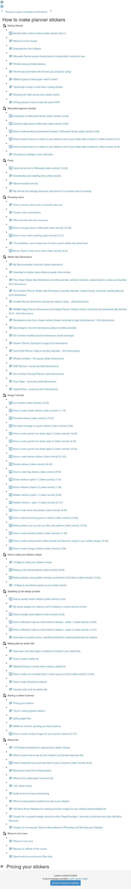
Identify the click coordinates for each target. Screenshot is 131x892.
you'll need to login (78, 878)
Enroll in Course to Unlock (65, 882)
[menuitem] (2, 7)
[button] (2, 2)
